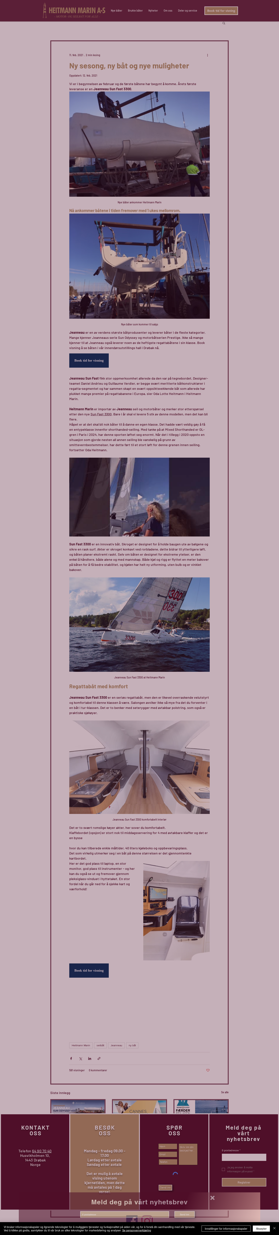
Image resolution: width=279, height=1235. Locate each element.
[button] (223, 1198)
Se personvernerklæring (136, 1230)
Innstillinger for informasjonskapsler (226, 1228)
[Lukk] (274, 1228)
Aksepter (261, 1228)
